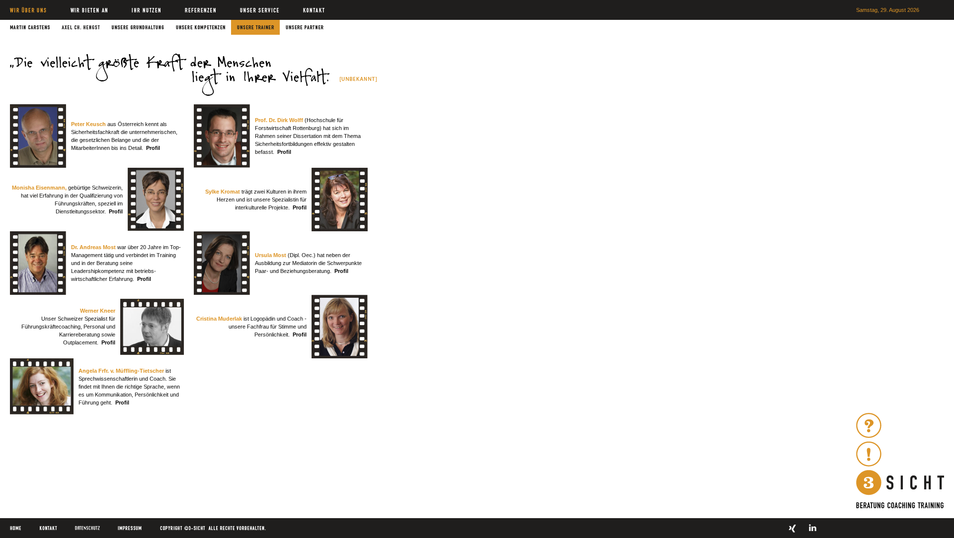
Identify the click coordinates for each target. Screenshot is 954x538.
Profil (153, 148)
